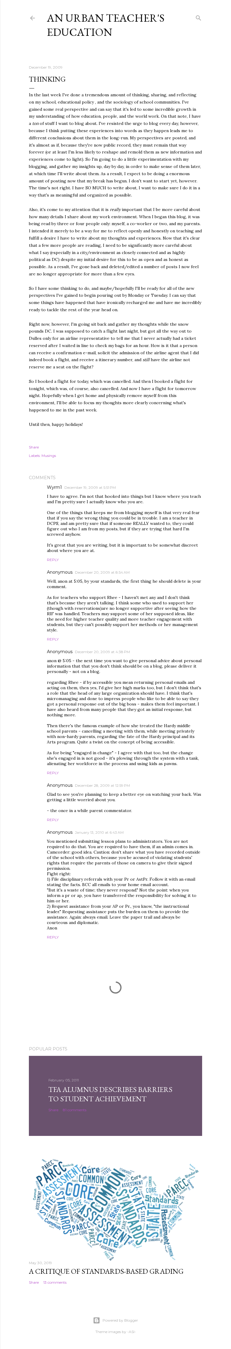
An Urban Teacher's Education (106, 25)
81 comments (74, 1110)
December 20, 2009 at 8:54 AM (102, 572)
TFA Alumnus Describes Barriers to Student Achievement (110, 1094)
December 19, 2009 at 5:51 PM (90, 487)
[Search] (198, 17)
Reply (53, 559)
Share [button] (34, 447)
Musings (49, 455)
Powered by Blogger (120, 1320)
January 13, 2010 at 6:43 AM (99, 832)
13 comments (54, 1282)
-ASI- (131, 1331)
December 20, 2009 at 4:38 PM (102, 652)
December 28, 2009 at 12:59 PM (102, 785)
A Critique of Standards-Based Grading (106, 1271)
